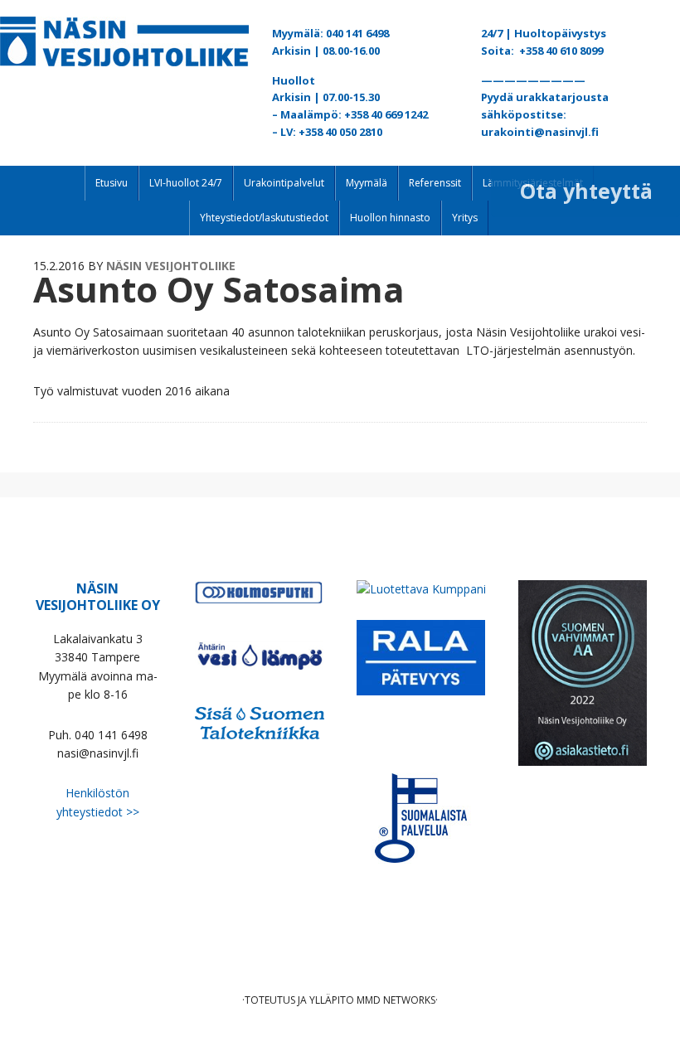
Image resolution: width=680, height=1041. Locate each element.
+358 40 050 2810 (340, 131)
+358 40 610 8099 (561, 50)
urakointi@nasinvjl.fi (540, 131)
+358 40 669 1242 (386, 114)
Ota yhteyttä (586, 191)
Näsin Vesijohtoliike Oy (124, 41)
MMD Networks (396, 1000)
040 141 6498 (357, 33)
